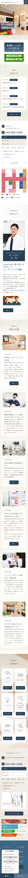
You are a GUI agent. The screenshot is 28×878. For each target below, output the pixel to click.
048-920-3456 (13, 132)
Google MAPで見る (13, 813)
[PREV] (3, 164)
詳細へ (8, 310)
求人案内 (20, 861)
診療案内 (20, 852)
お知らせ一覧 (13, 114)
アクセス (21, 876)
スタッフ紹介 (20, 847)
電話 (7, 876)
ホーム (8, 847)
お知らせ (20, 857)
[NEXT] (24, 164)
